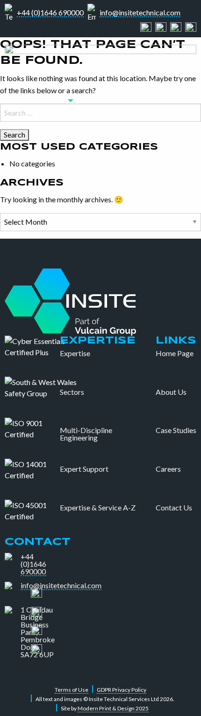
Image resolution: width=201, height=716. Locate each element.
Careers (168, 469)
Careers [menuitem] (154, 100)
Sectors (72, 392)
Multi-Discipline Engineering (86, 434)
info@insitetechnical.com (140, 13)
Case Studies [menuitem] (123, 100)
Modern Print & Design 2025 (113, 708)
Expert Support (84, 469)
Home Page (175, 353)
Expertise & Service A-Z (98, 507)
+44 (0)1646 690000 (50, 13)
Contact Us (174, 507)
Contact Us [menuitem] (184, 100)
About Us (171, 392)
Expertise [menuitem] (57, 100)
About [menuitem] (93, 100)
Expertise (75, 353)
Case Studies (176, 430)
